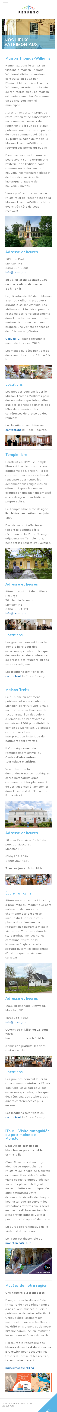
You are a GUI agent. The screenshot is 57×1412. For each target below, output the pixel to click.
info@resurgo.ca (16, 272)
